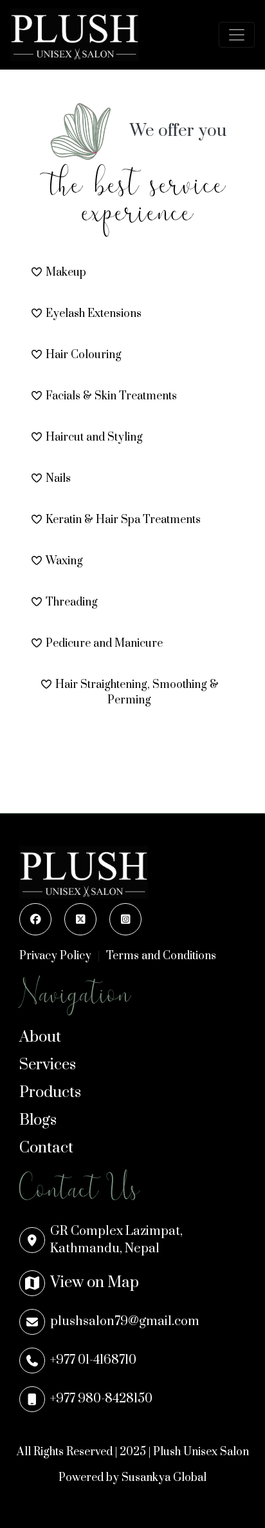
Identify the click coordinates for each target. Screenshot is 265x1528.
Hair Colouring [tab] (84, 355)
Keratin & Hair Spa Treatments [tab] (123, 520)
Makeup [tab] (66, 272)
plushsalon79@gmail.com (124, 1321)
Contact (46, 1148)
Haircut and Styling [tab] (94, 437)
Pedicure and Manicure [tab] (104, 643)
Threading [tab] (72, 602)
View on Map (94, 1282)
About (40, 1037)
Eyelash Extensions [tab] (94, 314)
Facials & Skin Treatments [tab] (111, 396)
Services (47, 1064)
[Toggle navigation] (237, 35)
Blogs (38, 1120)
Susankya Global (164, 1478)
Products (50, 1092)
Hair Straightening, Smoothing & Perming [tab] (137, 692)
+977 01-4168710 (93, 1360)
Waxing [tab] (64, 561)
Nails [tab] (58, 479)
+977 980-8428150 (101, 1399)
